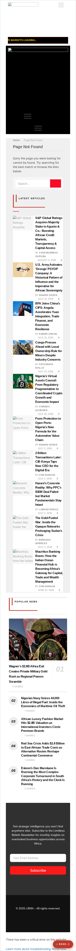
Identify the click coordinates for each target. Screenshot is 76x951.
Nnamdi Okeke (48, 295)
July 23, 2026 (45, 337)
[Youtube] (25, 922)
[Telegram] (33, 922)
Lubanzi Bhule (48, 509)
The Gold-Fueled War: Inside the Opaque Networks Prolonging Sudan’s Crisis (48, 526)
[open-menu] (61, 5)
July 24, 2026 (45, 299)
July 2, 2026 (44, 448)
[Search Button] (55, 183)
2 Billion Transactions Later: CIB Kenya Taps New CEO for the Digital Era (48, 461)
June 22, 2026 (45, 590)
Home (16, 140)
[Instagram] (42, 922)
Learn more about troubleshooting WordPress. (36, 949)
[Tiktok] (17, 922)
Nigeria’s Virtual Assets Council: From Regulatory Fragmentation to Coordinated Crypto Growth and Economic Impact (48, 388)
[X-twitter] (58, 922)
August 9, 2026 (46, 260)
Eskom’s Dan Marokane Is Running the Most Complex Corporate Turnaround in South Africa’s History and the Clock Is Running (43, 776)
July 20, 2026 (45, 414)
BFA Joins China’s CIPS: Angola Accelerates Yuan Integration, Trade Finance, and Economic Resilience (47, 316)
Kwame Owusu (48, 334)
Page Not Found (33, 140)
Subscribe (38, 870)
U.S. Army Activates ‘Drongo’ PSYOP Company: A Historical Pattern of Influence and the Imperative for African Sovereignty (48, 277)
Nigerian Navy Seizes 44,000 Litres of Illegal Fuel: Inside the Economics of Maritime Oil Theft (43, 702)
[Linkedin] (50, 922)
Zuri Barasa (47, 475)
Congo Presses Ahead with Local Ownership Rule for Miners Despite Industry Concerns (48, 351)
